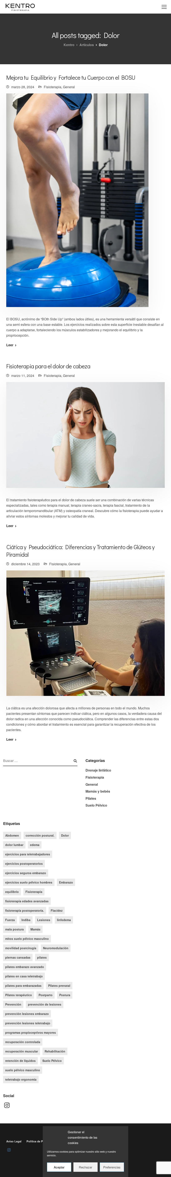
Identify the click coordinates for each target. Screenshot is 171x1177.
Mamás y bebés (98, 791)
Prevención (13, 1004)
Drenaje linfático (98, 770)
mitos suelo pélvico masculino (27, 939)
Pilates (91, 798)
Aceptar (59, 1167)
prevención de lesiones (44, 1004)
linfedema (64, 920)
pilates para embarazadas (23, 985)
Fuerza (10, 920)
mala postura (14, 929)
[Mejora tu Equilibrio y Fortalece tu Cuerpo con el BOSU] (77, 202)
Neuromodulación (55, 948)
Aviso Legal (13, 1141)
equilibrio (12, 892)
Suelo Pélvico (96, 805)
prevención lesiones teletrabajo (27, 1023)
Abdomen (12, 835)
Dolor (65, 835)
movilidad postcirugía (20, 948)
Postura (64, 995)
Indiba (25, 920)
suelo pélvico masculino (22, 1070)
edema (34, 845)
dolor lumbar (14, 845)
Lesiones (43, 920)
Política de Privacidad (40, 1141)
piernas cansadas (17, 957)
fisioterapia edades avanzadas (27, 901)
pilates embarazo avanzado (24, 967)
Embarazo (66, 882)
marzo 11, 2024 (22, 375)
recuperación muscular (21, 1051)
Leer (9, 345)
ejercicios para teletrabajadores (27, 854)
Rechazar (85, 1167)
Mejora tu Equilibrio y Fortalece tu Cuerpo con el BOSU (70, 77)
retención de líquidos (20, 1061)
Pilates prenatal (59, 985)
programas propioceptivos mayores (30, 1032)
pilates (42, 957)
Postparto (46, 995)
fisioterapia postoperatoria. (24, 910)
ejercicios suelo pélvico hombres (28, 882)
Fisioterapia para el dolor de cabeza (48, 366)
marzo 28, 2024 (22, 86)
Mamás (35, 929)
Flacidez (57, 910)
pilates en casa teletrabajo (24, 976)
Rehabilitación (55, 1051)
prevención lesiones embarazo (27, 1014)
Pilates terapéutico (18, 995)
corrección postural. (40, 835)
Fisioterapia (52, 86)
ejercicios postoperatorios (24, 863)
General (69, 86)
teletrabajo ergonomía (20, 1079)
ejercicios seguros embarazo (25, 873)
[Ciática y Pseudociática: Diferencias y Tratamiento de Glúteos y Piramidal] (85, 636)
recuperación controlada (22, 1042)
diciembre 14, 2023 (25, 563)
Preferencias (112, 1167)
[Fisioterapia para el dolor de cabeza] (85, 437)
